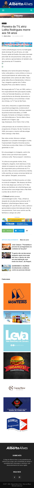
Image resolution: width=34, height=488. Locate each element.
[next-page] (6, 274)
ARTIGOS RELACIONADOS (10, 240)
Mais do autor (24, 240)
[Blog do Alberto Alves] (17, 4)
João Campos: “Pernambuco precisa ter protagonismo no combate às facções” (22, 247)
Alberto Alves (7, 36)
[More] (27, 230)
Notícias (4, 23)
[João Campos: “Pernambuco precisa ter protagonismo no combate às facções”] (6, 247)
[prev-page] (3, 274)
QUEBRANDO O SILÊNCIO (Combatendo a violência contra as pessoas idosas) (21, 268)
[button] (3, 10)
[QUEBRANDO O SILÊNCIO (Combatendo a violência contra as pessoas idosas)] (6, 268)
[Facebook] (14, 477)
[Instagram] (19, 477)
